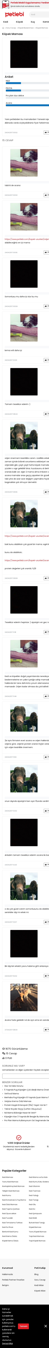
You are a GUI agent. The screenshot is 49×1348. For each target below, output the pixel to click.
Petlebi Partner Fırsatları (13, 1279)
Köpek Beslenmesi (26, 28)
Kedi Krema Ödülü (9, 1236)
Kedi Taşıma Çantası (11, 1209)
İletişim (5, 1285)
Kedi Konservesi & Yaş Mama (14, 1200)
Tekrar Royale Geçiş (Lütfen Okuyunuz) (23, 1109)
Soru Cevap (11, 28)
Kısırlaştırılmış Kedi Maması (13, 1186)
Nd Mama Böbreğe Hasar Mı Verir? (20, 1112)
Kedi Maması (7, 1177)
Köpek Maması (42, 28)
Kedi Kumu (6, 1195)
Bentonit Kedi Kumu (10, 1232)
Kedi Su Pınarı (7, 1227)
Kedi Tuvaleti (7, 1218)
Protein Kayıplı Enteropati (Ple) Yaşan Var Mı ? (25, 1105)
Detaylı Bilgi (7, 1343)
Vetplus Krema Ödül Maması (17, 1101)
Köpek (19, 21)
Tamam (23, 1326)
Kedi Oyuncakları (9, 1213)
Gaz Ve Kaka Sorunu (13, 1086)
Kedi (5, 21)
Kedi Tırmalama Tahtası (12, 1222)
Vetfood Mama (11, 1093)
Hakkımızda (7, 1274)
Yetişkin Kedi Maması (10, 1191)
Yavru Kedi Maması (10, 1182)
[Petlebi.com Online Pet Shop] (14, 14)
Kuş (33, 21)
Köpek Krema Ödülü (10, 1241)
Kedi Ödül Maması (9, 1204)
